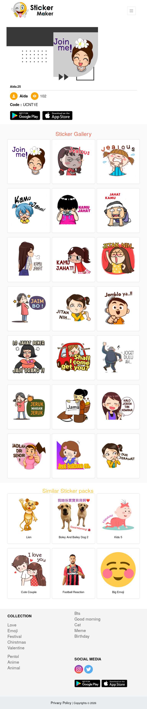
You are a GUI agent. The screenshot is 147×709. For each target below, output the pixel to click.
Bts (77, 613)
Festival (14, 636)
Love (11, 625)
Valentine (15, 647)
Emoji (12, 630)
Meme (80, 630)
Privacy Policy (61, 702)
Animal (13, 667)
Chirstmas (16, 642)
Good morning (87, 619)
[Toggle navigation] (131, 10)
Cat (77, 624)
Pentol (13, 656)
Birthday (82, 636)
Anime (13, 662)
